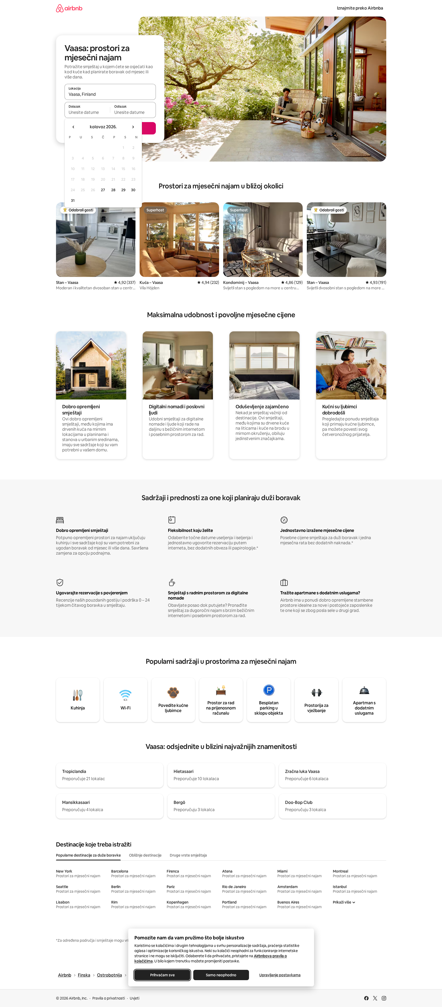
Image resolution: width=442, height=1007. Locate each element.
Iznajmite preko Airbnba (360, 8)
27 (103, 190)
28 (113, 190)
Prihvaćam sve (162, 975)
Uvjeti (134, 998)
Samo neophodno (221, 975)
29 (123, 190)
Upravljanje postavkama (280, 975)
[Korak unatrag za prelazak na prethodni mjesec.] (73, 127)
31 (73, 200)
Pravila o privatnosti (108, 998)
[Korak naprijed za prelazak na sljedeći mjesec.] (132, 127)
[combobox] (110, 94)
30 (133, 190)
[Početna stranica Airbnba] (69, 8)
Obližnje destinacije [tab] (145, 855)
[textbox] (87, 112)
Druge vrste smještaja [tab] (188, 855)
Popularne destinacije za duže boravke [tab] (88, 855)
